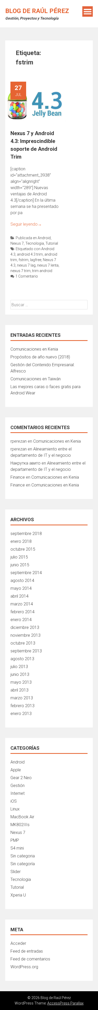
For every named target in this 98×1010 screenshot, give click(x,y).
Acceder (18, 943)
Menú (87, 11)
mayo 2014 (21, 588)
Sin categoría (22, 863)
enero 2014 (21, 619)
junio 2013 (19, 674)
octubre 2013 (22, 643)
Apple (15, 769)
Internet (17, 793)
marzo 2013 (21, 697)
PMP (14, 840)
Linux (15, 809)
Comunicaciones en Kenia (34, 349)
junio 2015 (19, 564)
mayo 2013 (21, 682)
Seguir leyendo (26, 224)
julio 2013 (19, 666)
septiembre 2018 (26, 533)
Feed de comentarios (30, 959)
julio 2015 (19, 557)
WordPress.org (24, 966)
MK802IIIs (20, 824)
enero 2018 (21, 541)
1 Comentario (26, 276)
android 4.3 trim (30, 254)
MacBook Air (22, 816)
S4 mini (17, 848)
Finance (17, 477)
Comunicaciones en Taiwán (35, 378)
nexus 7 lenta (48, 265)
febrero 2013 (22, 705)
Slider (15, 871)
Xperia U (18, 895)
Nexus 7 (17, 243)
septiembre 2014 (26, 572)
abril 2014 (19, 596)
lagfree (35, 260)
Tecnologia (34, 243)
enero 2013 (21, 713)
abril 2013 (19, 690)
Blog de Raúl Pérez (37, 11)
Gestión (17, 785)
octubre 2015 (22, 549)
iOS (13, 801)
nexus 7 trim (20, 271)
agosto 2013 (22, 658)
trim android (42, 271)
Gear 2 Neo (21, 777)
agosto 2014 (22, 580)
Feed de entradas (26, 951)
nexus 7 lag (26, 265)
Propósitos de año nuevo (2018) (40, 356)
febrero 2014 (22, 611)
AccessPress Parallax (65, 1003)
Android (44, 238)
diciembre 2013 (24, 627)
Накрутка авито (25, 463)
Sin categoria (22, 855)
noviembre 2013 (25, 635)
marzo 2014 (21, 604)
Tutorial (51, 243)
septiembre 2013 (26, 650)
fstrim (23, 260)
